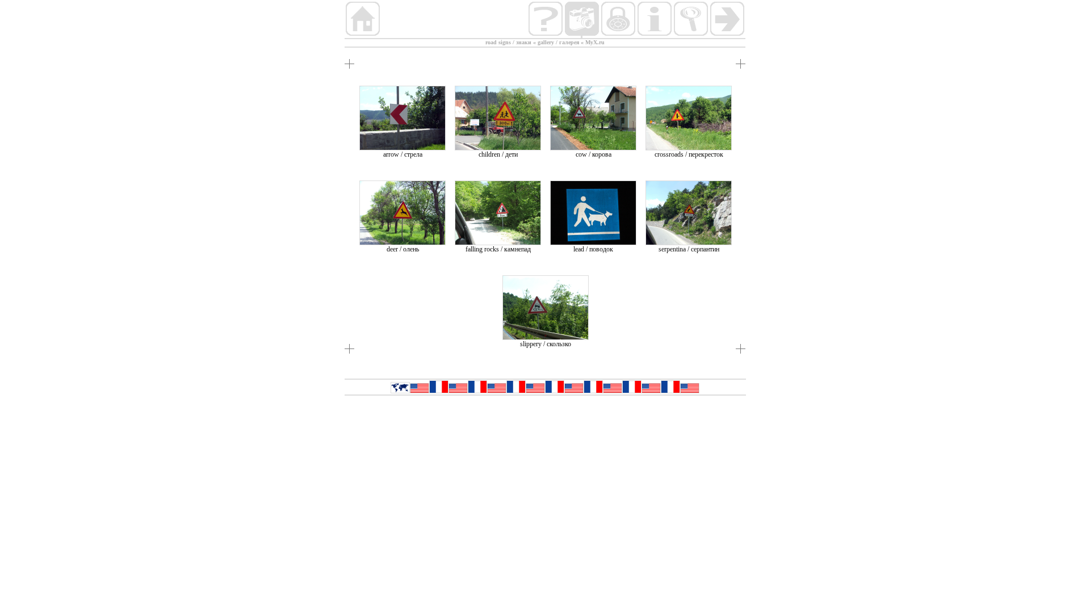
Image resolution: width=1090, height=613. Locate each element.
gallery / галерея (558, 42)
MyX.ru (595, 42)
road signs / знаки (508, 42)
